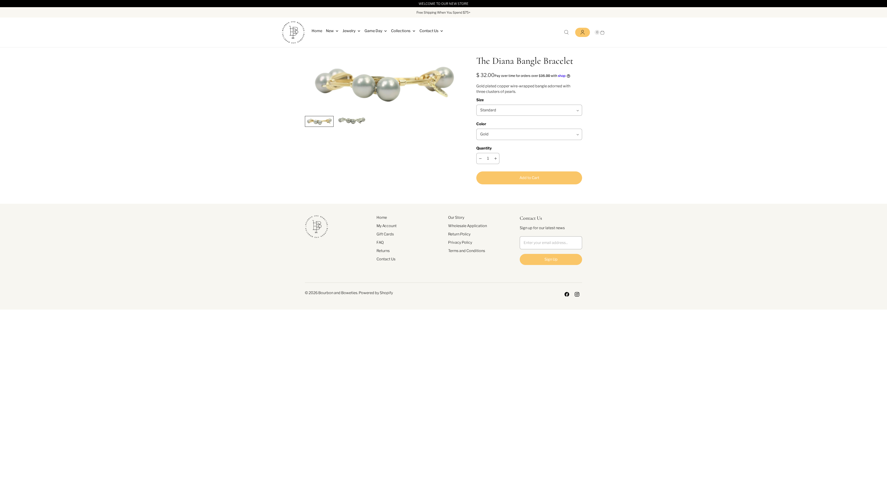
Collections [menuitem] (400, 31)
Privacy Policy (460, 242)
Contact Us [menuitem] (428, 31)
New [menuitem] (330, 31)
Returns (383, 251)
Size (480, 100)
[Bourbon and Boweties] (293, 32)
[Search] (566, 32)
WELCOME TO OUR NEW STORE (443, 4)
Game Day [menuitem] (373, 31)
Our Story (456, 217)
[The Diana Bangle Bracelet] (384, 83)
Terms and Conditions (466, 251)
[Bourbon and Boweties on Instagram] (577, 294)
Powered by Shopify (376, 293)
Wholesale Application (467, 226)
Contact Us (386, 259)
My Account (387, 226)
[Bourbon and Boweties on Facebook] (567, 294)
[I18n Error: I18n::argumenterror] (319, 121)
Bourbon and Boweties (337, 293)
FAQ (380, 242)
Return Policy (459, 234)
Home (382, 217)
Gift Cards (385, 234)
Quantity (484, 148)
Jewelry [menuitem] (349, 31)
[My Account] (582, 32)
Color (481, 124)
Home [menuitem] (317, 31)
